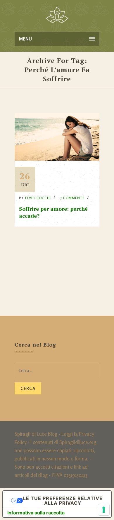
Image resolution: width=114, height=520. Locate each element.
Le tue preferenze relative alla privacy (63, 500)
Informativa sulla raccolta (36, 513)
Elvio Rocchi (38, 198)
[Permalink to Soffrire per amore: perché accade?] (57, 159)
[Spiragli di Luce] (57, 14)
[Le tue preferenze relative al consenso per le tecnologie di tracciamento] (103, 509)
